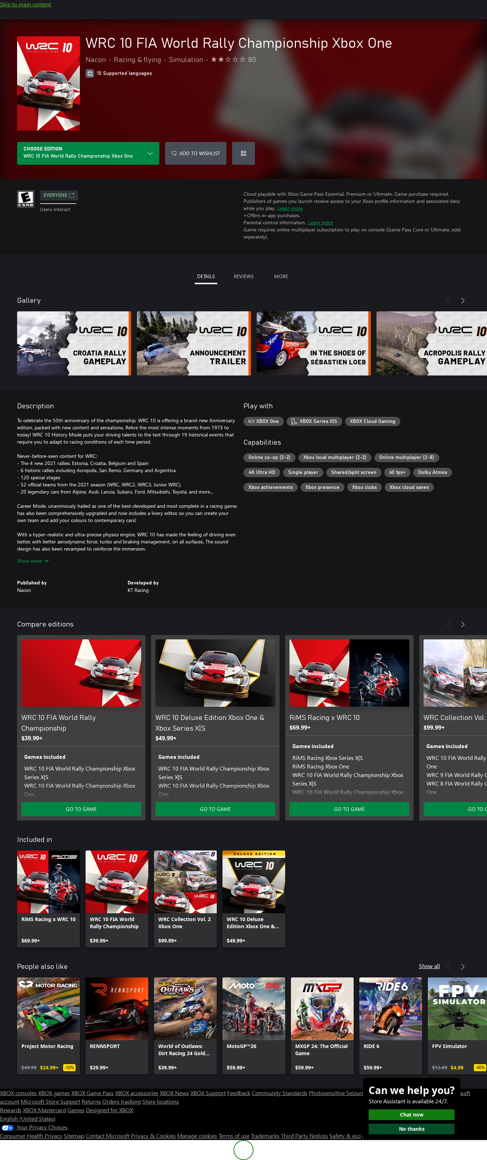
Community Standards (279, 1093)
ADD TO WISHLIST (199, 153)
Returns (91, 1101)
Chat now (412, 1114)
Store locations (160, 1101)
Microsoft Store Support (50, 1101)
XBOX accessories (136, 1093)
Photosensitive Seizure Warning (348, 1093)
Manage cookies (197, 1135)
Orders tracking (121, 1101)
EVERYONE (55, 195)
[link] (48, 898)
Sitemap (74, 1135)
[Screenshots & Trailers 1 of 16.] (74, 343)
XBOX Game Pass (92, 1093)
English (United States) (28, 1118)
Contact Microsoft (107, 1135)
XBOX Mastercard (44, 1110)
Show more (29, 560)
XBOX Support (208, 1093)
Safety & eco (345, 1135)
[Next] (463, 301)
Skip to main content (25, 4)
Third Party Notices (304, 1135)
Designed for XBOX (109, 1110)
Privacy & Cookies (153, 1135)
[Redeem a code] (243, 153)
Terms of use (234, 1135)
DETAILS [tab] (206, 276)
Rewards (10, 1110)
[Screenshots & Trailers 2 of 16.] (194, 343)
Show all (429, 966)
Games (75, 1110)
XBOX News (174, 1093)
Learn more (290, 208)
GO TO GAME (81, 809)
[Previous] (448, 301)
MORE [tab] (281, 276)
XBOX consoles (18, 1093)
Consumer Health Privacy (31, 1135)
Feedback (238, 1093)
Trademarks (265, 1135)
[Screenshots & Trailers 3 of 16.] (314, 343)
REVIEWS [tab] (243, 276)
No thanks (412, 1128)
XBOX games (54, 1093)
